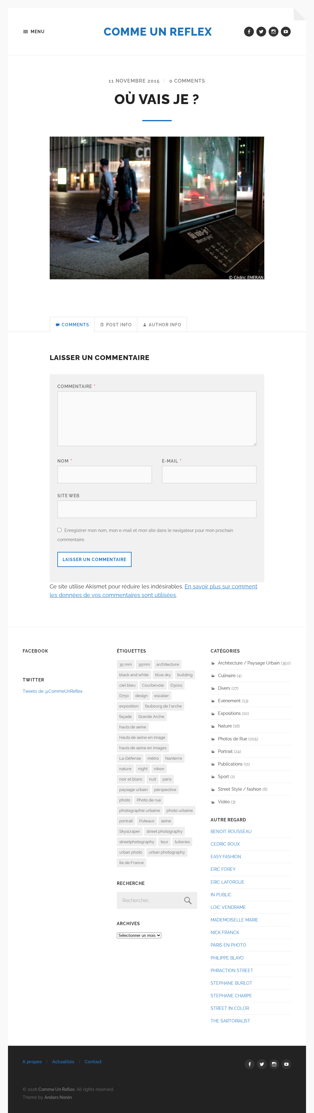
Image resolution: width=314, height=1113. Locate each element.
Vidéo (224, 801)
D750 (124, 695)
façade (125, 716)
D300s (176, 685)
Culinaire (227, 675)
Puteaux (147, 821)
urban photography (167, 852)
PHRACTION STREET (232, 970)
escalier (161, 695)
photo (124, 800)
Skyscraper (129, 831)
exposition (129, 706)
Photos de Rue (232, 738)
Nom (64, 460)
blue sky (163, 675)
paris (167, 779)
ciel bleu (127, 685)
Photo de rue (149, 800)
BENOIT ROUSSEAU (231, 831)
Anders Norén (58, 1097)
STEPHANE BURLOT (231, 983)
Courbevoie (153, 685)
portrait (126, 821)
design (141, 695)
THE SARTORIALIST (230, 1020)
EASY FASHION (226, 856)
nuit (152, 779)
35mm (144, 664)
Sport (223, 776)
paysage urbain (133, 789)
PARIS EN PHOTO (228, 945)
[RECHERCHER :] (157, 900)
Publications (230, 763)
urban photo (130, 852)
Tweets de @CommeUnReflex (52, 691)
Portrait (225, 751)
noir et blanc (131, 779)
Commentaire (76, 386)
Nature (225, 725)
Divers (224, 688)
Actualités (63, 1062)
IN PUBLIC (221, 894)
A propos (32, 1062)
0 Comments (187, 81)
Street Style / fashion (239, 789)
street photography (164, 831)
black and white (134, 675)
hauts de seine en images (143, 748)
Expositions (229, 713)
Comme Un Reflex (158, 31)
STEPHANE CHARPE (231, 995)
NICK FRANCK (225, 932)
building (185, 675)
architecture (167, 664)
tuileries (182, 842)
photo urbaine (180, 810)
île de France (131, 862)
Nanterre (173, 758)
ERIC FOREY (223, 869)
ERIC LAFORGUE (227, 882)
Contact (93, 1062)
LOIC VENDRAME (228, 907)
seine (166, 821)
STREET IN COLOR (230, 1008)
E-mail (172, 460)
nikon (159, 768)
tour (164, 842)
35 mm (125, 664)
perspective (165, 789)
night (142, 768)
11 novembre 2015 (134, 81)
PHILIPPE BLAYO (227, 957)
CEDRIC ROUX (225, 844)
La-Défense (130, 758)
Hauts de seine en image (142, 737)
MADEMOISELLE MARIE (234, 919)
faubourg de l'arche (163, 706)
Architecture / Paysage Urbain (249, 662)
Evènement (229, 700)
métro (153, 758)
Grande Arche (151, 716)
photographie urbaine (139, 810)
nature (125, 768)
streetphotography (136, 842)
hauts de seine (132, 727)
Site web (68, 495)
